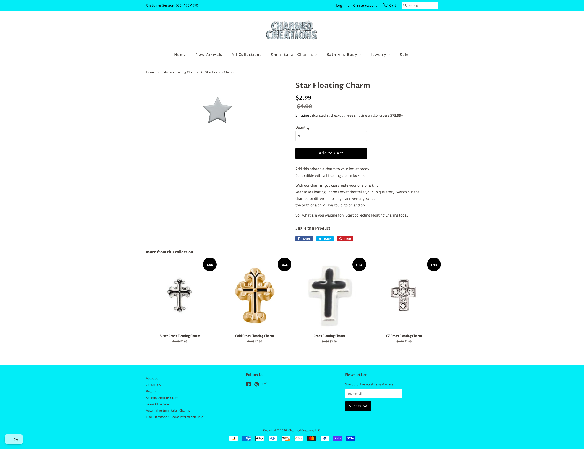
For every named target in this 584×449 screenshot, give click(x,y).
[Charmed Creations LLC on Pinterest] (256, 385)
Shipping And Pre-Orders (162, 397)
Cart (392, 5)
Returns (151, 391)
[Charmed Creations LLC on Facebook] (248, 385)
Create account (365, 5)
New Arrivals (209, 54)
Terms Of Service (157, 404)
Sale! (405, 54)
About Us (152, 378)
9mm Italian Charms (292, 54)
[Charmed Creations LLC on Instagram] (264, 385)
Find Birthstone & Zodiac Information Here (174, 416)
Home (180, 54)
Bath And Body (343, 54)
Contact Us (153, 384)
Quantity (302, 127)
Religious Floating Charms (180, 72)
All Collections (247, 54)
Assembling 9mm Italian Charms (168, 410)
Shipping (302, 115)
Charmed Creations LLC (304, 430)
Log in (341, 5)
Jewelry (379, 54)
